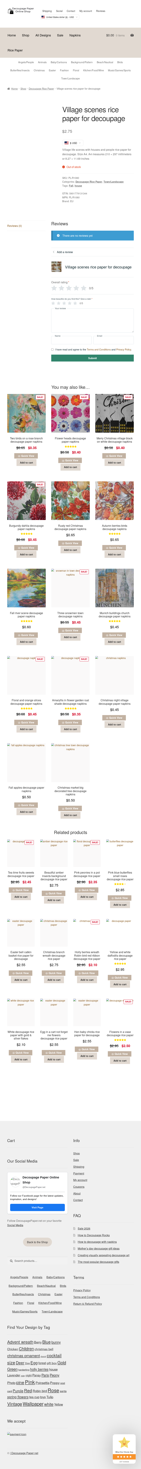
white (48, 1404)
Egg (34, 1362)
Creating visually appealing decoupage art (103, 1255)
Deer (20, 1362)
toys (43, 1397)
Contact (71, 11)
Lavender (13, 1375)
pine (20, 1382)
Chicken (12, 1349)
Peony (54, 1375)
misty (23, 1375)
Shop (25, 35)
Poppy (55, 1382)
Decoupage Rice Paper (41, 88)
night (29, 1375)
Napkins (75, 35)
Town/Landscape (114, 181)
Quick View (27, 455)
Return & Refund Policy (87, 1304)
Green (12, 1369)
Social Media (15, 1225)
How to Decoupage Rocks (94, 1235)
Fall (71, 185)
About (76, 1193)
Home (12, 35)
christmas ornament (23, 1355)
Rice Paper (15, 50)
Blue (46, 1342)
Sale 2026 (84, 1228)
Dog (27, 1363)
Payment (78, 1173)
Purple (18, 1390)
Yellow (58, 1404)
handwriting (23, 1369)
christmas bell (44, 1349)
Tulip (49, 1396)
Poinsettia (42, 1382)
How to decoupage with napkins (97, 1242)
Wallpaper (33, 1403)
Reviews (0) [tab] (14, 226)
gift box (52, 1363)
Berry (38, 1342)
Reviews (100, 11)
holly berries (39, 1369)
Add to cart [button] (26, 462)
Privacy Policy (123, 349)
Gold (61, 1362)
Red (28, 1390)
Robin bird (40, 1390)
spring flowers (18, 1396)
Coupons (78, 1187)
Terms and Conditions (99, 349)
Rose (53, 1390)
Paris (45, 1375)
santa (63, 1391)
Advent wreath (20, 1342)
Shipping (47, 11)
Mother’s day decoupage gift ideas (99, 1248)
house (78, 185)
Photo (11, 1382)
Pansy (36, 1375)
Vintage (14, 1403)
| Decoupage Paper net (24, 1453)
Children (26, 1348)
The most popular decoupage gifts (98, 1262)
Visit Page (37, 1207)
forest (42, 1363)
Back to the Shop (37, 1242)
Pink (30, 1381)
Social (59, 11)
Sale (60, 35)
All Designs (43, 35)
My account (85, 11)
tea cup (34, 1397)
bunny (56, 1342)
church (43, 1356)
